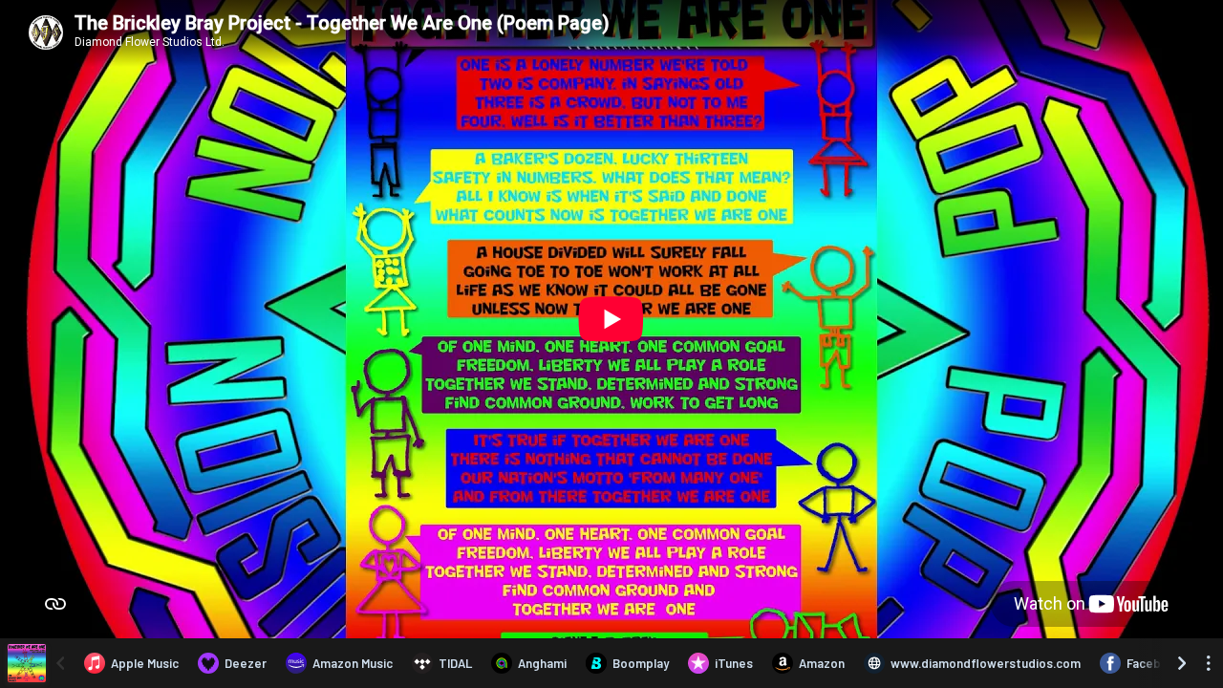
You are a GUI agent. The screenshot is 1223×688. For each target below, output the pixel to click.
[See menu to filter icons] (1208, 663)
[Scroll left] (60, 663)
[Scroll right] (1181, 663)
